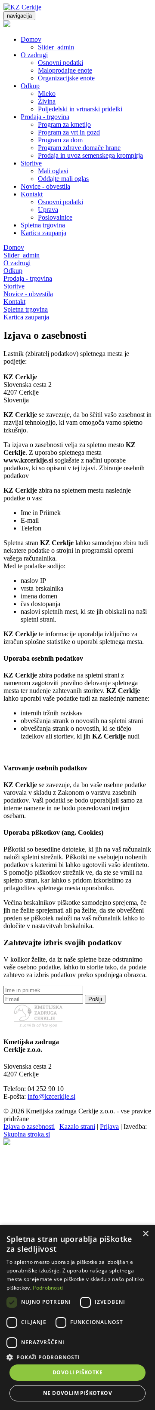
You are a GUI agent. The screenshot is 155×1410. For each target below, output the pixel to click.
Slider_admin (56, 47)
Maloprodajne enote (65, 70)
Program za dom (60, 140)
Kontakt (32, 194)
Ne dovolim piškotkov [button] (77, 1393)
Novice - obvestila (45, 186)
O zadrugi (34, 54)
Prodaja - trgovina (45, 116)
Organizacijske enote (66, 78)
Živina (47, 101)
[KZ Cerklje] (22, 7)
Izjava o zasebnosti (29, 1126)
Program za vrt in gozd (69, 132)
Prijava (109, 1126)
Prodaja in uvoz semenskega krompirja (90, 155)
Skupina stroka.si (26, 1134)
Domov (31, 39)
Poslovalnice (55, 217)
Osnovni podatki (60, 62)
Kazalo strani (77, 1126)
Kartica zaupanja (43, 232)
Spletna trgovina (43, 225)
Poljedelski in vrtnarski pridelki (80, 109)
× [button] (145, 1234)
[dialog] (77, 1317)
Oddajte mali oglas (63, 178)
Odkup (30, 85)
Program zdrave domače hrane (79, 147)
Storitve (31, 163)
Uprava (48, 209)
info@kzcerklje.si (51, 1096)
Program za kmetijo (64, 124)
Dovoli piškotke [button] (77, 1372)
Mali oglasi (53, 171)
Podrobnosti (48, 1287)
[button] (77, 1357)
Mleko (47, 93)
